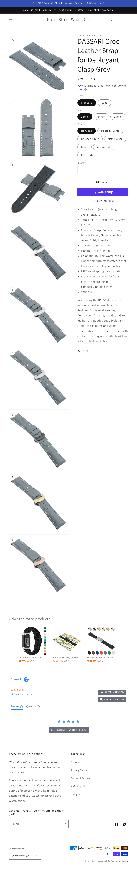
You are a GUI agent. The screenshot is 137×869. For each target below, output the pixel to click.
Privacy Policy (79, 770)
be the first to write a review (68, 730)
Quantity (81, 162)
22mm (85, 116)
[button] (11, 19)
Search (75, 762)
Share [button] (85, 350)
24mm (101, 116)
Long (105, 102)
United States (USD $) (23, 855)
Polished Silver (110, 130)
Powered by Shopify (119, 861)
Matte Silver (115, 138)
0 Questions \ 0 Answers (23, 694)
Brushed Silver (90, 138)
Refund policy (79, 786)
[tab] (17, 707)
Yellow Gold (104, 147)
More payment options (103, 200)
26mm (118, 116)
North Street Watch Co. (101, 861)
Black (84, 147)
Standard (86, 102)
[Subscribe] (64, 824)
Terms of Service (80, 778)
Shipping (76, 794)
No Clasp (86, 130)
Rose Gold (87, 155)
